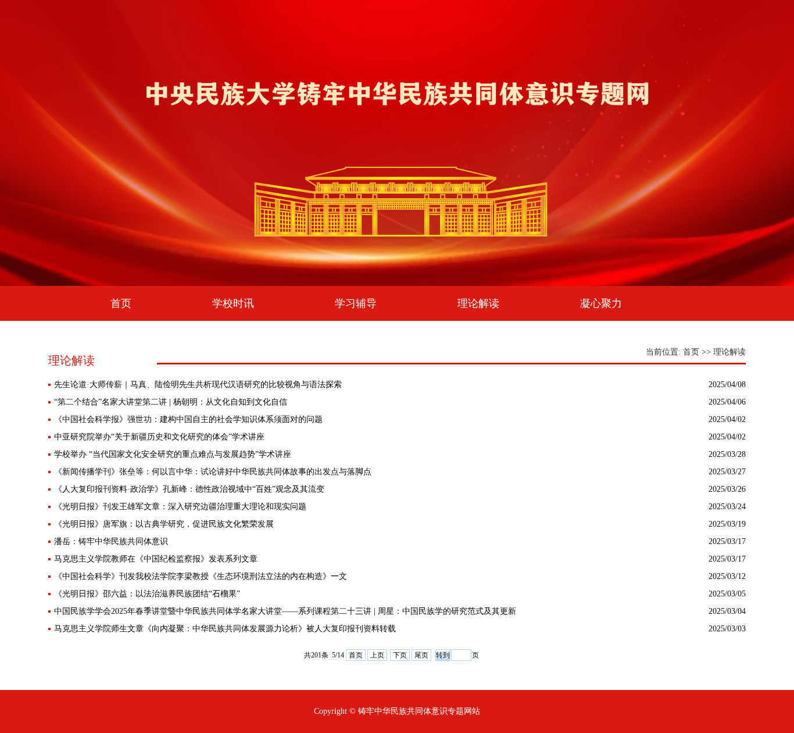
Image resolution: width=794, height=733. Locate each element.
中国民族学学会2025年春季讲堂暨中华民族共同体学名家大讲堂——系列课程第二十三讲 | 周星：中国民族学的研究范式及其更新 (285, 611)
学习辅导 (356, 303)
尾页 (421, 655)
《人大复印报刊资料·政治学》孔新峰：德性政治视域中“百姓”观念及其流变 (189, 489)
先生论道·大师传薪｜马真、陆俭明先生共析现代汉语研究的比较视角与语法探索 (198, 384)
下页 (400, 655)
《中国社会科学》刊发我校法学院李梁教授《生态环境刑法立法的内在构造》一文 (200, 576)
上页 (377, 655)
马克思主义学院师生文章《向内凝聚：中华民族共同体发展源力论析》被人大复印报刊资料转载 (225, 628)
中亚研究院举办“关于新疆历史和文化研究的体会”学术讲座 (159, 436)
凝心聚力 (601, 303)
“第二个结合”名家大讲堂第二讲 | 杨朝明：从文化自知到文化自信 (170, 402)
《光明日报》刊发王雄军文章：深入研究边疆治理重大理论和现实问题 (180, 506)
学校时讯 (233, 303)
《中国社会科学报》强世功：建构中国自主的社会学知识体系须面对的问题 (188, 419)
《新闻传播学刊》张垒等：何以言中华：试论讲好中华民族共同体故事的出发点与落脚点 (212, 471)
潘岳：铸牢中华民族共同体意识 (111, 541)
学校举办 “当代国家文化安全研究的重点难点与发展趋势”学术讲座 (172, 454)
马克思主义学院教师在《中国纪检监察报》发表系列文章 (155, 559)
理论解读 (478, 303)
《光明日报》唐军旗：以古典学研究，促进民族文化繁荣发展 (164, 524)
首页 (120, 303)
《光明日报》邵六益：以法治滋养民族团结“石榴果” (147, 593)
